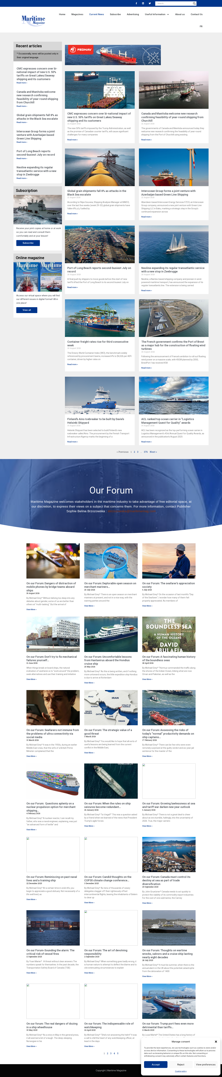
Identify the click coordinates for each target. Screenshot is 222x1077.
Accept (156, 1064)
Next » (153, 451)
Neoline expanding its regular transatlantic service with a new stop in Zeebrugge (36, 171)
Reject (180, 1064)
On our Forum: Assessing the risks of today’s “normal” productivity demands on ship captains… (168, 733)
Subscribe (115, 14)
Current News (96, 14)
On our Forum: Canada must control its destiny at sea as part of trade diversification (166, 880)
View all (27, 310)
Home (62, 14)
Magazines (77, 14)
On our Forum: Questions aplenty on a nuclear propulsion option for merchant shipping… (51, 807)
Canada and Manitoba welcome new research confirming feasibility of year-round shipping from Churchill (172, 117)
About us (180, 14)
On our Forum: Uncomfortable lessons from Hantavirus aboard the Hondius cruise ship (108, 660)
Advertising (133, 14)
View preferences (206, 1064)
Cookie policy (181, 1071)
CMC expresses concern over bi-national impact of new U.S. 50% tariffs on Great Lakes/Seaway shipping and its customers (99, 117)
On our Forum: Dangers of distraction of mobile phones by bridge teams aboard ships (51, 587)
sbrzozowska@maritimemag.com (132, 511)
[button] (215, 1041)
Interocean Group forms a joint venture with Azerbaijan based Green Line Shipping (36, 135)
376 (146, 451)
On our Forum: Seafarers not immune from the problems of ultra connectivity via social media (52, 733)
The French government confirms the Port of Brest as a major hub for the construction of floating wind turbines (173, 345)
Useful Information (155, 14)
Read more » (22, 83)
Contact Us (197, 14)
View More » (31, 609)
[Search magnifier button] (194, 3)
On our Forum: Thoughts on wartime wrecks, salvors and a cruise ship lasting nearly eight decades (167, 954)
